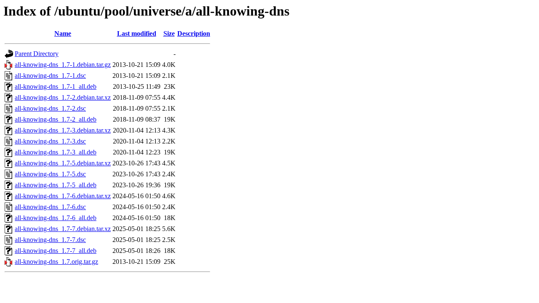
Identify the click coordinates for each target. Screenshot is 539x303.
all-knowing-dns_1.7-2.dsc (50, 108)
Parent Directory (37, 53)
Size (169, 33)
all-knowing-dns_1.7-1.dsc (50, 75)
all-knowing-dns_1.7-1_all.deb (55, 86)
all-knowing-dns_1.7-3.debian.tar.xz (63, 130)
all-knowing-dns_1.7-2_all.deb (55, 119)
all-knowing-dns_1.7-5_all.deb (55, 185)
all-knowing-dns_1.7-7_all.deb (55, 250)
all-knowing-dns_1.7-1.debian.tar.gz (63, 64)
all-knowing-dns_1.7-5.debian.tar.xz (63, 163)
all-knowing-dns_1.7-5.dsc (50, 174)
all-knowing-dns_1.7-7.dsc (50, 239)
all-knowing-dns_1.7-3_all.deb (55, 152)
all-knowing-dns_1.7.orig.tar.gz (56, 261)
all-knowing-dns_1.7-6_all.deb (55, 217)
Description (193, 33)
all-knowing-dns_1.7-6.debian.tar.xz (63, 195)
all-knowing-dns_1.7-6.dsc (50, 206)
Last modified (136, 33)
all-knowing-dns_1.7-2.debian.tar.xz (63, 97)
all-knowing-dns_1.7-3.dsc (50, 141)
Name (62, 33)
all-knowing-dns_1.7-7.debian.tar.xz (63, 228)
